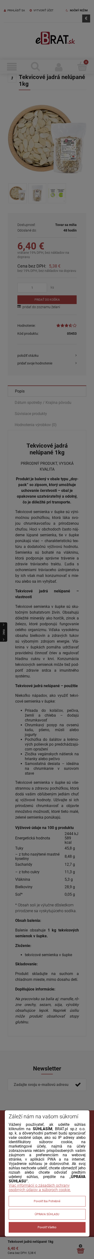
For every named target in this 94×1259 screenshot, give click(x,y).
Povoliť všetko (47, 1227)
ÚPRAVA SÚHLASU (47, 1214)
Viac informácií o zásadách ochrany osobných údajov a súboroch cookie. (40, 1187)
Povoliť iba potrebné (47, 1201)
